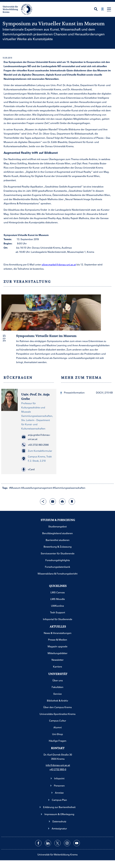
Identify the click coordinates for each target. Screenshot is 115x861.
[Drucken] (62, 501)
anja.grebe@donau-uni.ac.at (39, 437)
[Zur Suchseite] (96, 9)
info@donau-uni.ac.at (58, 765)
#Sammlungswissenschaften (69, 487)
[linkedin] (48, 843)
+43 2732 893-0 (57, 769)
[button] (37, 469)
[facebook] (38, 843)
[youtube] (77, 843)
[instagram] (67, 843)
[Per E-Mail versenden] (53, 501)
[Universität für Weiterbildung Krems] (19, 9)
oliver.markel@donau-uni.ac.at (59, 264)
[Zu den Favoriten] (102, 9)
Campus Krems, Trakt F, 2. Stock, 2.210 (40, 458)
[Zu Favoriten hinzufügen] (72, 501)
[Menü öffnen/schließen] (109, 10)
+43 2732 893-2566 (38, 444)
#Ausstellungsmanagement (36, 487)
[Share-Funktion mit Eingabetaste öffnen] (43, 501)
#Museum (15, 487)
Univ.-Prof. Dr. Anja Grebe (35, 397)
